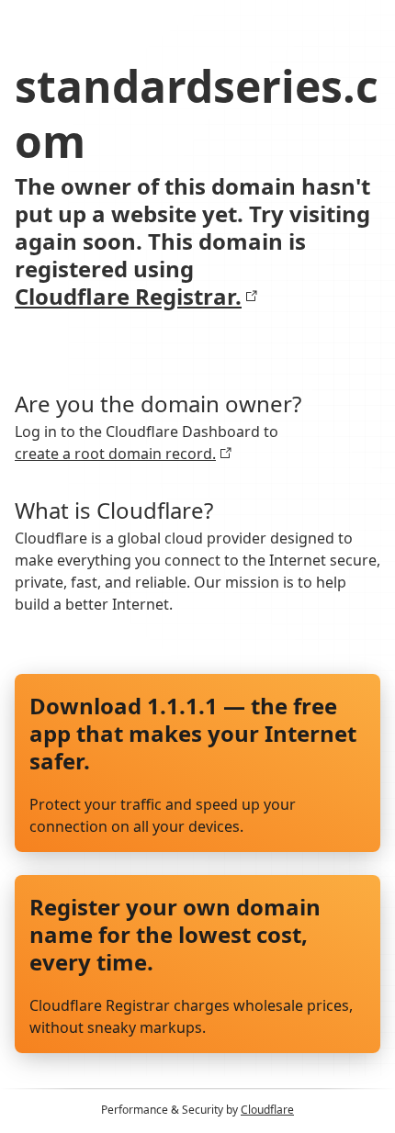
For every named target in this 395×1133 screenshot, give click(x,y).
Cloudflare (267, 1109)
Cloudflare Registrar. (128, 296)
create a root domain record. (115, 453)
